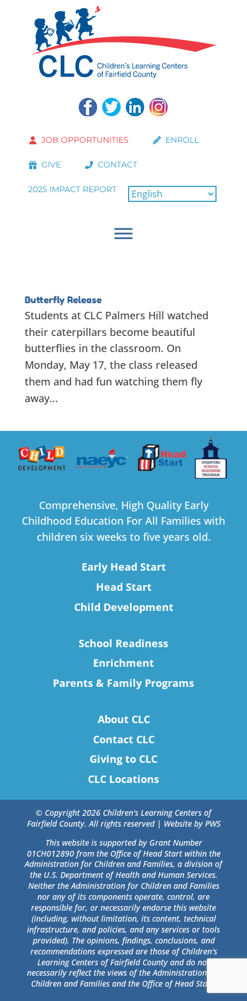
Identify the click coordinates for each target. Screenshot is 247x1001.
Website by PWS (192, 823)
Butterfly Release (63, 299)
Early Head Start (124, 567)
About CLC (124, 719)
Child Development (123, 607)
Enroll (182, 140)
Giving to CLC (123, 759)
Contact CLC (124, 739)
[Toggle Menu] (123, 233)
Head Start (124, 587)
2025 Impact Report (72, 189)
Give (51, 164)
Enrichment (123, 663)
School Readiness (123, 643)
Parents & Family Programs (123, 683)
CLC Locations (123, 779)
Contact (117, 164)
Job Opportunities (85, 140)
